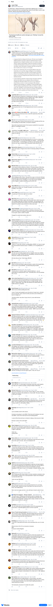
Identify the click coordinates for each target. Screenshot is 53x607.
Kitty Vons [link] (14, 198)
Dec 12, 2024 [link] (32, 51)
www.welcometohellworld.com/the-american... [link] (20, 13)
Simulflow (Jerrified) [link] (17, 324)
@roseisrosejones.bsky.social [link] (24, 438)
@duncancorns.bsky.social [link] (24, 390)
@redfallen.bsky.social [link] (21, 504)
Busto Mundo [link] (15, 382)
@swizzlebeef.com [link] (22, 251)
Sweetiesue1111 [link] (15, 566)
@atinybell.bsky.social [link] (26, 303)
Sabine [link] (13, 462)
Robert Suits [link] (15, 137)
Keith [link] (13, 472)
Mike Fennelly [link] (15, 251)
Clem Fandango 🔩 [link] (16, 208)
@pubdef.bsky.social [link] (25, 334)
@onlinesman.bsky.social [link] (34, 130)
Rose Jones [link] (14, 438)
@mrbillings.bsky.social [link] (22, 520)
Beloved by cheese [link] (16, 147)
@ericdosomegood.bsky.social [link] (20, 119)
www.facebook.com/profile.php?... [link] (19, 373)
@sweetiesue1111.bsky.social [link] (25, 566)
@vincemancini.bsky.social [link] (24, 185)
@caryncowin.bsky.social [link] (32, 314)
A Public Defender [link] (16, 334)
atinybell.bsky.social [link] (17, 303)
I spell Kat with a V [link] (16, 94)
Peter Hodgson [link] (15, 425)
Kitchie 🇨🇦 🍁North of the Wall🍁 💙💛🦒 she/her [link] (21, 112)
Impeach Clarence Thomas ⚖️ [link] (19, 314)
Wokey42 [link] (14, 533)
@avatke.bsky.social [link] (34, 398)
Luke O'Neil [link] (14, 51)
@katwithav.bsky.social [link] (25, 94)
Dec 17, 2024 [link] (33, 543)
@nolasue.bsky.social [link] (21, 242)
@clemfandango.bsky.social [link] (27, 208)
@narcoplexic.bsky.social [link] (23, 576)
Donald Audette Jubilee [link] (17, 229)
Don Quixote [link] (15, 559)
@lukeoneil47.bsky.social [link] (23, 51)
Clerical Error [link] (15, 237)
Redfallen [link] (14, 504)
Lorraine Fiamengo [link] (16, 344)
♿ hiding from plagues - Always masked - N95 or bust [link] (22, 494)
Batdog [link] (13, 543)
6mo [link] (27, 242)
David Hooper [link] (15, 288)
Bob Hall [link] (14, 262)
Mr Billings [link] (14, 520)
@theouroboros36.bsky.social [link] (21, 455)
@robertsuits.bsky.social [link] (23, 137)
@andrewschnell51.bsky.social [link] (26, 219)
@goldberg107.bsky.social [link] (18, 175)
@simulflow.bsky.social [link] (27, 324)
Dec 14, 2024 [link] (33, 334)
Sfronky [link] (13, 549)
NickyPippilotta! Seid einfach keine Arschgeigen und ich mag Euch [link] (21, 360)
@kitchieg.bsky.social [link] (34, 112)
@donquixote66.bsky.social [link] (24, 559)
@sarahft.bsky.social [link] (20, 549)
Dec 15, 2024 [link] (30, 504)
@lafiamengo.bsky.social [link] (26, 344)
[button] (9, 2)
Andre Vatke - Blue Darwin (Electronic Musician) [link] (21, 398)
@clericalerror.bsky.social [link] (24, 237)
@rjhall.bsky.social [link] (20, 262)
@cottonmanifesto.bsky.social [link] (28, 147)
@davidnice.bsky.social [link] (22, 445)
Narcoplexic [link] (15, 576)
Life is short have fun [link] (17, 278)
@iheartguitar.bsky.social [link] (24, 425)
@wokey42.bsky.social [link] (21, 533)
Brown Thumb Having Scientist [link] (19, 512)
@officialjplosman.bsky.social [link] (29, 229)
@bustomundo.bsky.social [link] (24, 382)
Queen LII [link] (14, 242)
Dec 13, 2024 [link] (42, 112)
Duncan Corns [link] (15, 390)
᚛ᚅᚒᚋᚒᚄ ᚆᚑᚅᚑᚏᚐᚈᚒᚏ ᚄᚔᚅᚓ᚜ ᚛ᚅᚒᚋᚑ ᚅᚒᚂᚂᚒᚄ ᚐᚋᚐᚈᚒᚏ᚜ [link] (21, 130)
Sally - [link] (13, 455)
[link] (9, 5)
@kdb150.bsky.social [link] (18, 472)
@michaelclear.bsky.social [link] (24, 165)
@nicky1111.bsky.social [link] (34, 360)
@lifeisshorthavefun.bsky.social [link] (29, 278)
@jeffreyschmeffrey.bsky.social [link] (22, 543)
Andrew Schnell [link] (15, 219)
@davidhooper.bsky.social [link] (24, 288)
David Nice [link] (14, 445)
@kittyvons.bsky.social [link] (21, 198)
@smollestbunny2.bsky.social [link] (37, 494)
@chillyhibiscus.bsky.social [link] (32, 512)
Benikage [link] (14, 407)
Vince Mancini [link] (15, 185)
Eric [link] (12, 119)
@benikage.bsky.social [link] (21, 407)
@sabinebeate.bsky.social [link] (21, 462)
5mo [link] (43, 494)
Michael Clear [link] (15, 165)
